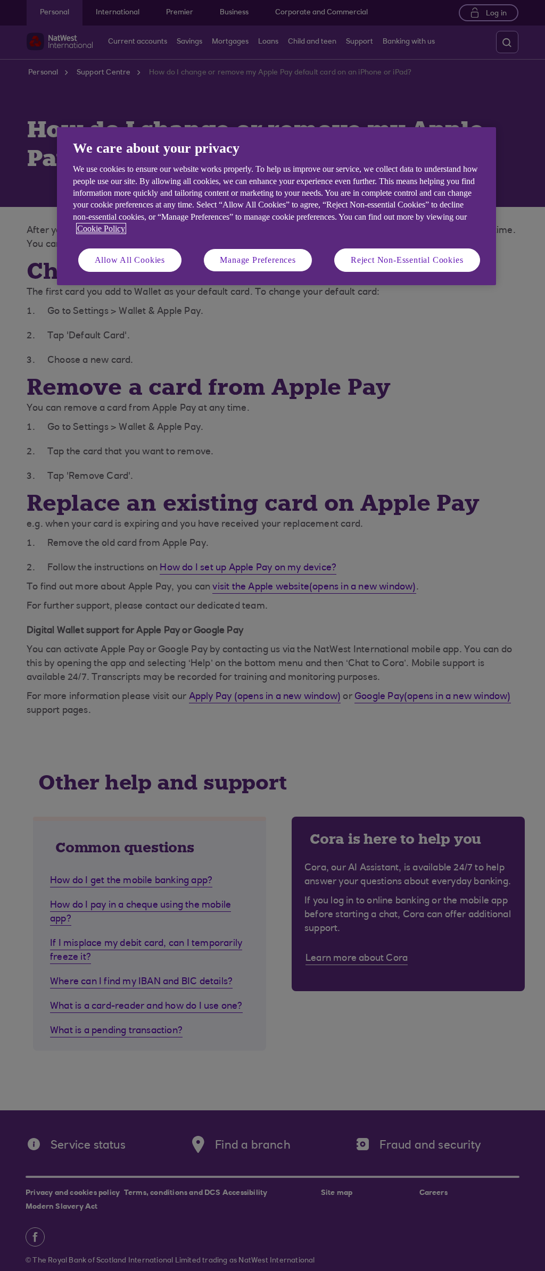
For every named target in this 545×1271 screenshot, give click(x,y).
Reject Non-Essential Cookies (407, 259)
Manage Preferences (257, 259)
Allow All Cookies (130, 259)
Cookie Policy (101, 228)
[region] (276, 206)
